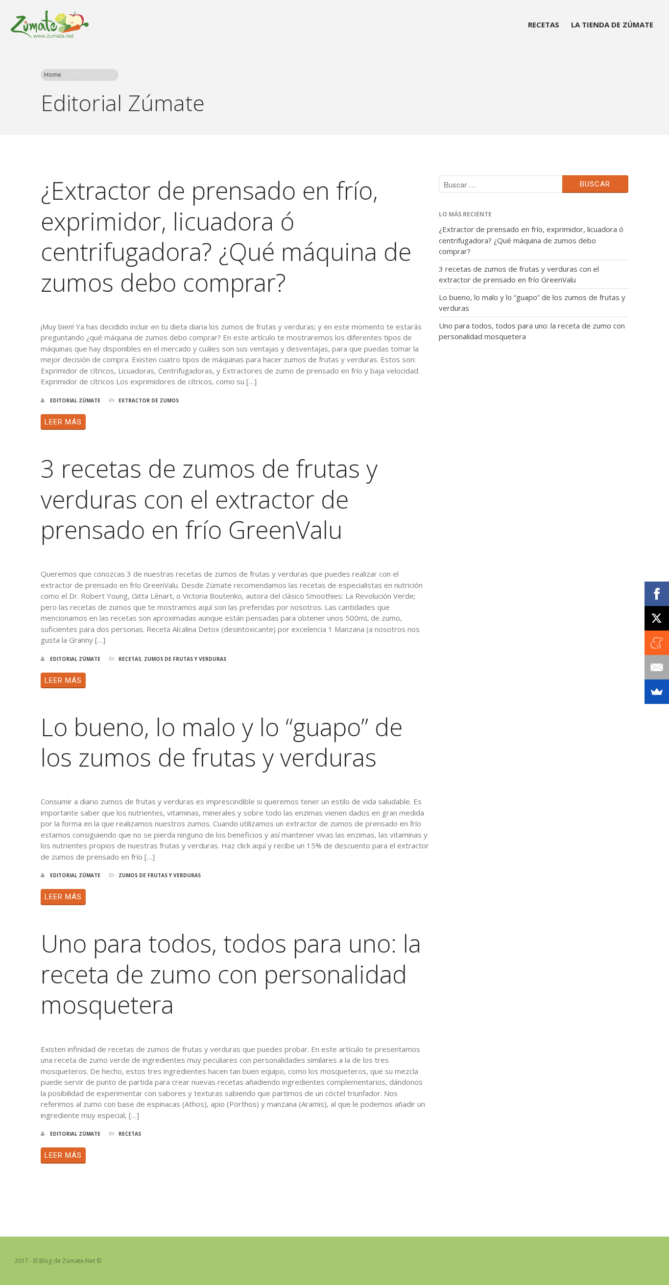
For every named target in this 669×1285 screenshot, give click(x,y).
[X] (657, 618)
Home (52, 74)
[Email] (657, 667)
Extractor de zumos (149, 400)
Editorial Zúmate (75, 400)
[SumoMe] (657, 691)
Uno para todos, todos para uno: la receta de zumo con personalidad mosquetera (231, 974)
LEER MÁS (63, 422)
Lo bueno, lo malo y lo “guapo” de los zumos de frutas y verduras (222, 742)
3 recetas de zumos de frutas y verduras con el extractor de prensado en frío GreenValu (209, 499)
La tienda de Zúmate (612, 24)
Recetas (543, 24)
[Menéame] (657, 643)
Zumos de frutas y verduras (185, 658)
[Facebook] (657, 594)
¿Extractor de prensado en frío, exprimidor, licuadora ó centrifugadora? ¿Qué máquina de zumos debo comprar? (226, 236)
